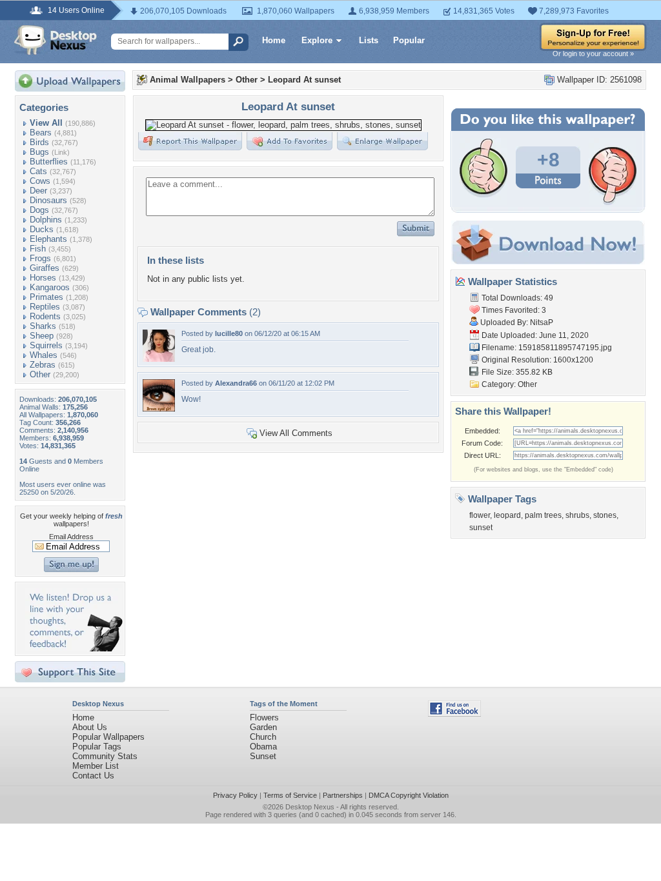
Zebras (43, 365)
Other (40, 374)
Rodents (45, 316)
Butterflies (49, 161)
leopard (507, 515)
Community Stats (104, 756)
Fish (38, 248)
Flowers (264, 717)
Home (273, 40)
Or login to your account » (593, 53)
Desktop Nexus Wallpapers (55, 40)
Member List (95, 766)
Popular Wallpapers (108, 737)
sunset (481, 527)
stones (604, 515)
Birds (39, 142)
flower (479, 515)
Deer (38, 190)
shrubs (577, 515)
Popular (409, 40)
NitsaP (541, 322)
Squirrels (46, 345)
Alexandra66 (236, 383)
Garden (263, 727)
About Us (89, 727)
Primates (46, 297)
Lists (368, 40)
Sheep (42, 336)
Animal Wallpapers (187, 79)
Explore (316, 40)
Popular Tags (96, 746)
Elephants (48, 239)
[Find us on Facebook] (454, 713)
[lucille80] (159, 359)
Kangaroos (50, 287)
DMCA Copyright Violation (409, 795)
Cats (38, 171)
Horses (43, 277)
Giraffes (44, 268)
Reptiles (45, 307)
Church (263, 737)
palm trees (543, 515)
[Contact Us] (74, 648)
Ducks (42, 229)
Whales (43, 355)
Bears (41, 132)
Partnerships (343, 795)
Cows (40, 181)
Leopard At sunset (304, 79)
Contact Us (93, 775)
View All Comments (295, 433)
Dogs (39, 210)
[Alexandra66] (159, 408)
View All (46, 123)
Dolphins (46, 219)
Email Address (71, 536)
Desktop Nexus (309, 807)
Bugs (39, 152)
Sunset (263, 756)
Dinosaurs (48, 200)
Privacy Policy (235, 795)
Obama (263, 746)
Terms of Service (290, 795)
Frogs (40, 258)
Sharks (43, 326)
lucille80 (229, 333)
